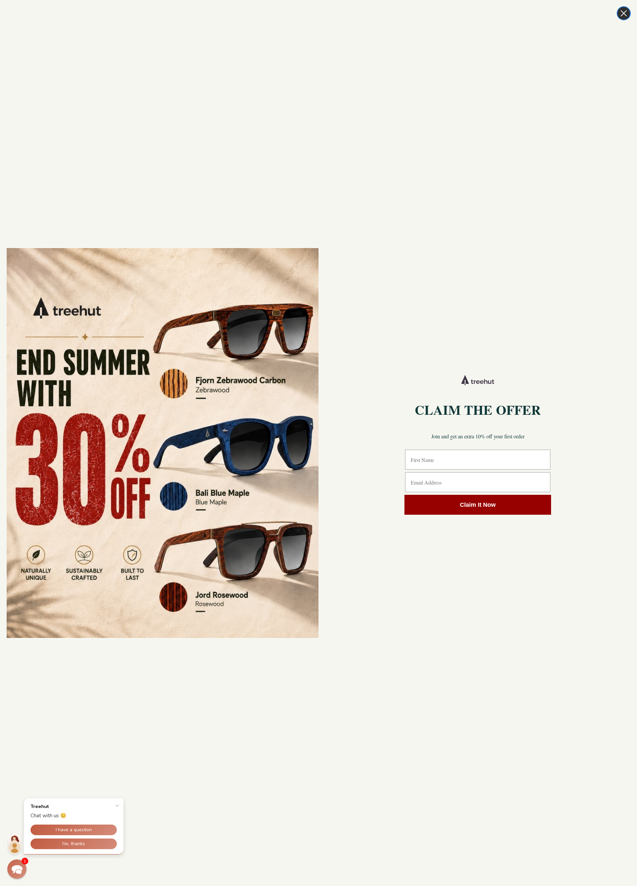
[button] (17, 869)
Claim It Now (478, 504)
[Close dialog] (623, 13)
